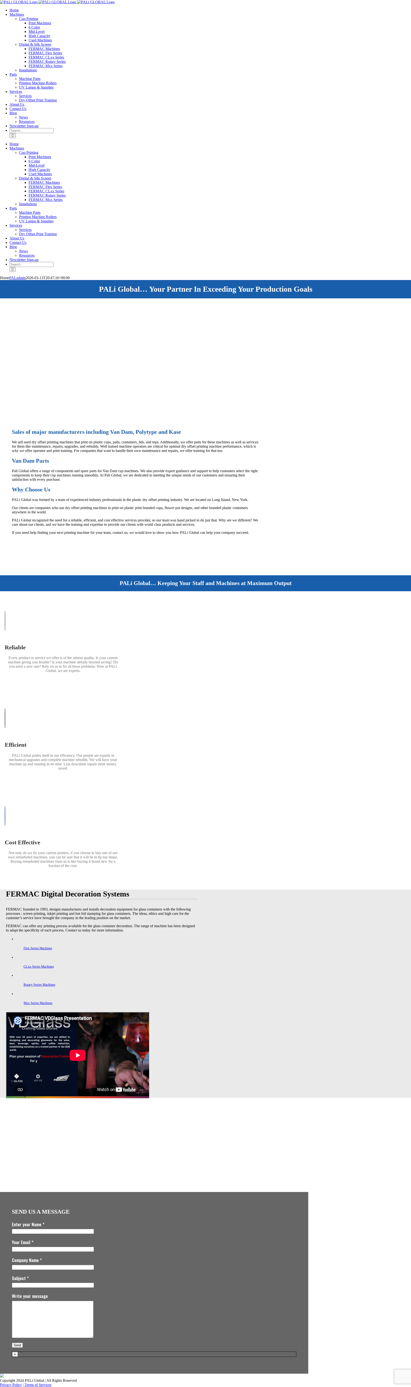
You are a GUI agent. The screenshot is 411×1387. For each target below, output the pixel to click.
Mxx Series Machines (38, 1003)
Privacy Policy (11, 1385)
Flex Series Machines (38, 948)
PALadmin (17, 278)
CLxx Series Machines (39, 966)
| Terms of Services (37, 1385)
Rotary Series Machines (39, 984)
